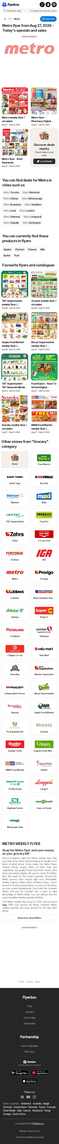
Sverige (7, 1113)
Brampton (12, 204)
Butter (7, 255)
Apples (7, 249)
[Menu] (54, 4)
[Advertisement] (29, 59)
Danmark (32, 1107)
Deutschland (19, 1107)
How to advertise (29, 1045)
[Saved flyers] (42, 4)
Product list (29, 1023)
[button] (48, 4)
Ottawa (10, 198)
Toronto (11, 192)
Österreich (26, 1103)
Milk (42, 249)
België (46, 1103)
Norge (47, 1110)
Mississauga (32, 198)
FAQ (29, 1006)
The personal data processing (29, 1137)
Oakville (11, 222)
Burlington (32, 222)
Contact (29, 1011)
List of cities (30, 1017)
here (4, 904)
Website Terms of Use (29, 1131)
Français (51, 1107)
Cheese (32, 249)
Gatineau (11, 216)
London (26, 210)
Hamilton (33, 204)
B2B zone (29, 1051)
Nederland (37, 1110)
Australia (37, 1103)
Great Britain (9, 1110)
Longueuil (32, 216)
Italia (19, 1110)
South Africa (18, 1113)
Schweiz (7, 1107)
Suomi (42, 1107)
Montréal (31, 192)
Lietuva (27, 1110)
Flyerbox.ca (38, 1123)
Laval (9, 210)
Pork (16, 255)
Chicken (19, 249)
